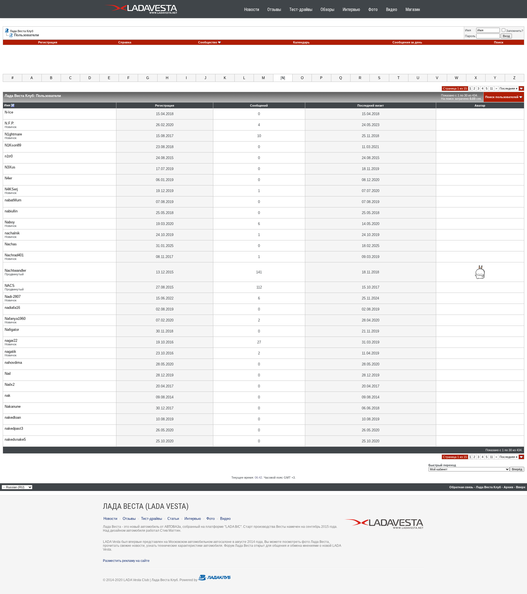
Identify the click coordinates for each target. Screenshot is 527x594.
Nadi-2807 (13, 297)
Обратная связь (461, 487)
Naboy (10, 222)
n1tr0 (9, 156)
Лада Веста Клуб (21, 31)
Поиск (498, 42)
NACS (10, 286)
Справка (124, 42)
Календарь (301, 42)
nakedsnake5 (15, 439)
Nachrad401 (14, 255)
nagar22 (11, 340)
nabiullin (11, 211)
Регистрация (47, 42)
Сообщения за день (407, 42)
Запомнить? (514, 30)
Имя (468, 30)
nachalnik (12, 233)
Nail (8, 373)
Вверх (520, 487)
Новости (251, 9)
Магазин (412, 9)
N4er (8, 178)
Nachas (11, 244)
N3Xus (10, 167)
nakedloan (13, 417)
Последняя (508, 88)
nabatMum (13, 200)
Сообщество (207, 42)
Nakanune (13, 406)
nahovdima (13, 362)
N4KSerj (11, 189)
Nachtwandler (15, 270)
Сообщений (259, 105)
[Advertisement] (263, 61)
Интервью (351, 9)
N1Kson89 (13, 145)
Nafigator (12, 329)
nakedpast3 (14, 428)
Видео (391, 9)
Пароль (470, 36)
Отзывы (274, 9)
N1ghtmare (13, 134)
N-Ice (9, 112)
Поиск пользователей (501, 97)
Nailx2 (10, 384)
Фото (373, 9)
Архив (508, 487)
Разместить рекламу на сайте (126, 561)
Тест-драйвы (300, 9)
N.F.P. (9, 123)
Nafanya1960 (15, 319)
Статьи (173, 519)
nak (7, 395)
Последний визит (370, 105)
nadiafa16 (12, 308)
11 (491, 88)
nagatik (10, 351)
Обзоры (327, 9)
